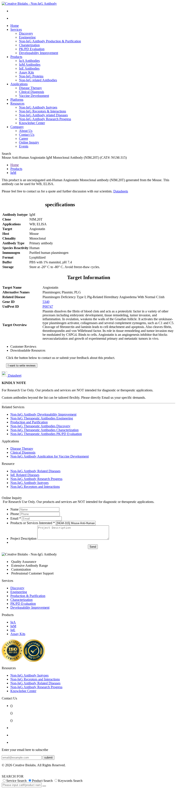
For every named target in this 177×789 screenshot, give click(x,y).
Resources (17, 103)
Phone (14, 514)
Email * (15, 518)
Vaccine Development (34, 96)
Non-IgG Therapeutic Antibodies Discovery (40, 426)
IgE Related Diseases (24, 475)
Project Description (23, 538)
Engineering (27, 37)
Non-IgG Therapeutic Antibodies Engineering (41, 418)
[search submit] (44, 786)
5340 (46, 302)
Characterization (21, 600)
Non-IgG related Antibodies (38, 80)
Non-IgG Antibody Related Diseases (35, 471)
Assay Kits (26, 72)
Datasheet (14, 375)
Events (23, 146)
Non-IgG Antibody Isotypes (38, 107)
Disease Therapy (30, 88)
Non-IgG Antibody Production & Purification (50, 41)
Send (93, 546)
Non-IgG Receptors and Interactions (35, 486)
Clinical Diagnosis (31, 92)
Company (17, 127)
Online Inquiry (29, 142)
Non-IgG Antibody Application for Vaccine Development (49, 456)
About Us (25, 131)
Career (23, 138)
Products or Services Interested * (32, 523)
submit (48, 757)
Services (16, 29)
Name (14, 509)
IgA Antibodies (29, 60)
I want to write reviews (22, 365)
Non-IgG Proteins (31, 76)
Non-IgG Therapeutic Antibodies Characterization (44, 430)
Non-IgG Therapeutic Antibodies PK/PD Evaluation (46, 434)
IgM (13, 172)
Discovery (26, 33)
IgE (12, 630)
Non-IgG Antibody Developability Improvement (43, 414)
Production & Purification (27, 596)
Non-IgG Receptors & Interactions (42, 111)
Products (16, 57)
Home (14, 25)
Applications (19, 84)
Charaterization (29, 45)
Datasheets (120, 191)
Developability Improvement (38, 53)
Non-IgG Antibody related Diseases (43, 115)
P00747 (48, 306)
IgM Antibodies (29, 64)
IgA (13, 622)
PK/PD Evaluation (31, 49)
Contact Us (26, 134)
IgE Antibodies (29, 68)
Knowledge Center (32, 123)
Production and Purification (29, 422)
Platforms (16, 99)
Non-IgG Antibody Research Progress (45, 119)
